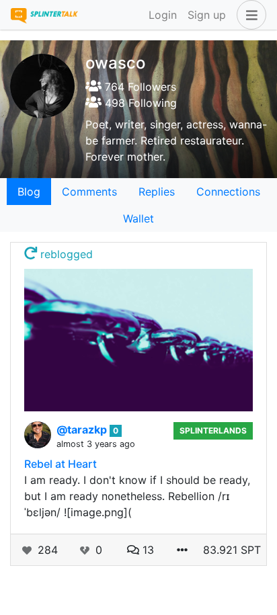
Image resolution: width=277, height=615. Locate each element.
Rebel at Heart (60, 463)
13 (146, 550)
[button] (248, 15)
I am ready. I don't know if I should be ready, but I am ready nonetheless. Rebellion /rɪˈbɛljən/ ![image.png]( (137, 496)
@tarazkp (83, 429)
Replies (156, 191)
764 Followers (139, 86)
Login (163, 15)
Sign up (207, 15)
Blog (28, 191)
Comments (89, 191)
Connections (228, 191)
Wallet (138, 218)
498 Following (139, 103)
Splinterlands (213, 430)
